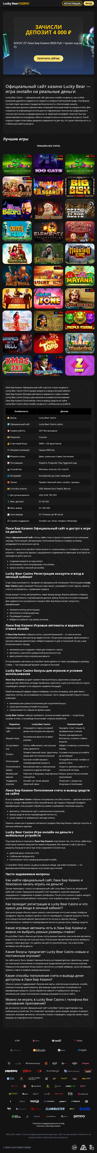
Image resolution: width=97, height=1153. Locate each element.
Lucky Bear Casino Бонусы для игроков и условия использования (37, 397)
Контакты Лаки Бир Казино (48, 1126)
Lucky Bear (16, 3)
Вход (89, 3)
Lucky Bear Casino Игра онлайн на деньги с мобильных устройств (38, 404)
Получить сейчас (48, 58)
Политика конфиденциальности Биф (48, 1123)
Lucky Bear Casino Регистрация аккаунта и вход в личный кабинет (38, 390)
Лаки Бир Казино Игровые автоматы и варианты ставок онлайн (37, 394)
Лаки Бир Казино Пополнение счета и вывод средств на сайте (36, 400)
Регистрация (72, 3)
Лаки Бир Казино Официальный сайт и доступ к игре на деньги (37, 387)
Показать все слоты (48, 145)
